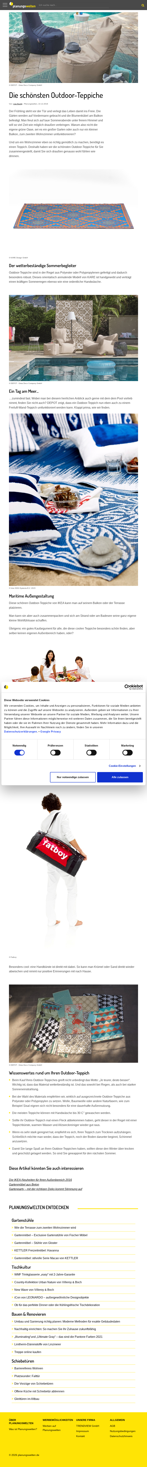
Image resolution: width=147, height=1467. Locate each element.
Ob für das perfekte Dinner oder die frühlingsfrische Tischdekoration (57, 1305)
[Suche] (142, 6)
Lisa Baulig (17, 104)
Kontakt (80, 1436)
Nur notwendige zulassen (73, 777)
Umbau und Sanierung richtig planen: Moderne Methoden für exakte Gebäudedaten (67, 1321)
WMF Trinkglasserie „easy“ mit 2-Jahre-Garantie (44, 1274)
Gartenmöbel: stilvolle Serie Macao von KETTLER (46, 1258)
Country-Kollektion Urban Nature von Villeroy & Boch (48, 1282)
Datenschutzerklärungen (20, 731)
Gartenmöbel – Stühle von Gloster (35, 1242)
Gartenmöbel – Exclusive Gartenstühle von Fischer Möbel (50, 1235)
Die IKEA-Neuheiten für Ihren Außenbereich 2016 (40, 1179)
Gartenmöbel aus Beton (24, 1184)
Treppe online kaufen (27, 1352)
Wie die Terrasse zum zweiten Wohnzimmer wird (45, 1227)
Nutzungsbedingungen (123, 1431)
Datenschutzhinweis (121, 1436)
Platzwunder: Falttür (27, 1376)
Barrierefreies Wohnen (28, 1368)
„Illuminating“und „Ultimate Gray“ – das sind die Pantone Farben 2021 (58, 1336)
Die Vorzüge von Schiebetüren (33, 1383)
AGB (112, 1425)
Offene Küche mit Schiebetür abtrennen (39, 1391)
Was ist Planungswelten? (23, 1429)
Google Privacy (50, 731)
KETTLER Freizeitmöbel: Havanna (36, 1250)
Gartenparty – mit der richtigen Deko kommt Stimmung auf (45, 1189)
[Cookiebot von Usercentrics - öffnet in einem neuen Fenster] (127, 687)
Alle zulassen (120, 777)
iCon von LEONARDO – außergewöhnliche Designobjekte (51, 1297)
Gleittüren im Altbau (26, 1398)
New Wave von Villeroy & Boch (34, 1289)
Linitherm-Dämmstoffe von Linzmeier (37, 1344)
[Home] (23, 5)
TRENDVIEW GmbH (87, 1425)
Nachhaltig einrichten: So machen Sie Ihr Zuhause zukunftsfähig (55, 1329)
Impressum (82, 1431)
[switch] (55, 752)
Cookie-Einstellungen (122, 765)
